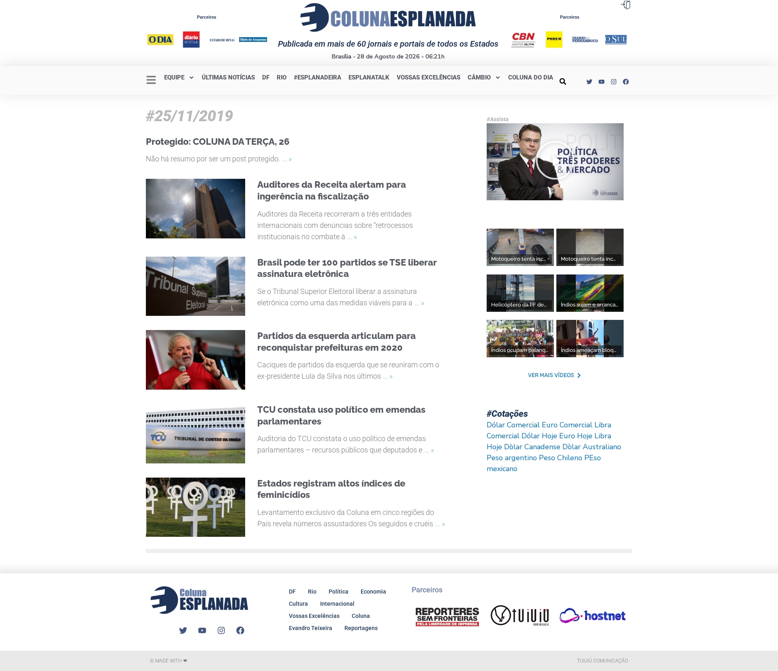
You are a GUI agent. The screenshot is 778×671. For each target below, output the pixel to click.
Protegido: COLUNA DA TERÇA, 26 (217, 141)
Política (338, 591)
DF (265, 77)
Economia (373, 591)
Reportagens (361, 628)
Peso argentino (512, 458)
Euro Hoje (575, 436)
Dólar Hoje (539, 436)
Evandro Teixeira (310, 628)
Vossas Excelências (428, 77)
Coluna (361, 616)
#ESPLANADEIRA (317, 77)
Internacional (337, 603)
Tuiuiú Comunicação (602, 661)
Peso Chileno (560, 458)
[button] (563, 81)
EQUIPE (174, 77)
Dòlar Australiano (591, 447)
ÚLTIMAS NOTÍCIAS (228, 77)
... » (287, 158)
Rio (312, 591)
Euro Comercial (567, 425)
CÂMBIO (479, 77)
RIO (281, 77)
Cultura (298, 603)
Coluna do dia (530, 77)
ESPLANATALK (368, 77)
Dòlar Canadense (532, 447)
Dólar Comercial (513, 425)
